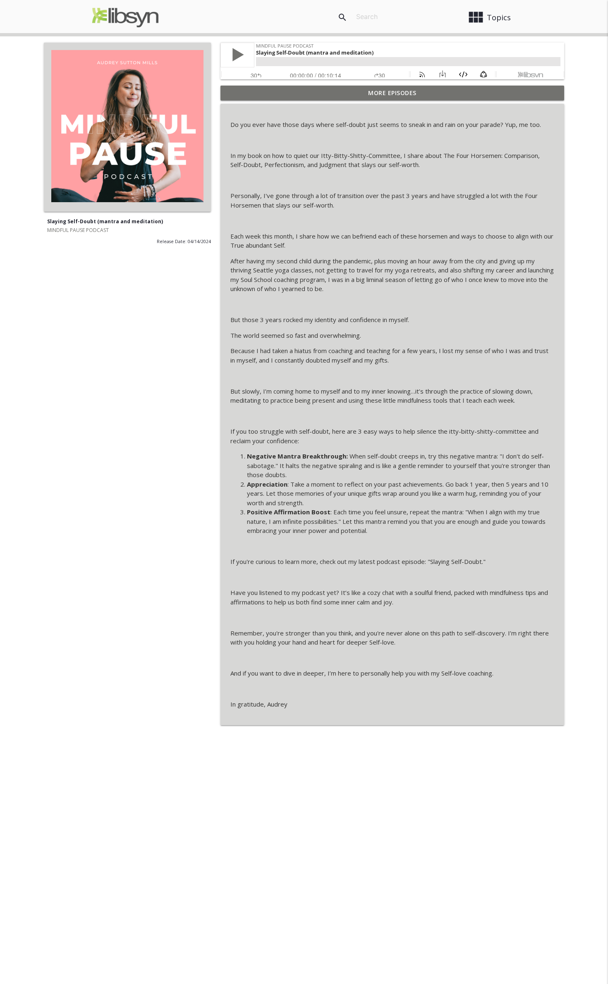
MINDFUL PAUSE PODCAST (78, 230)
